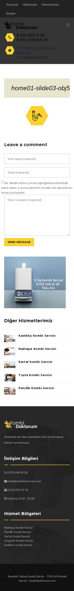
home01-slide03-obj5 (40, 88)
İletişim (10, 13)
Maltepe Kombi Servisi (37, 349)
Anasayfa (12, 4)
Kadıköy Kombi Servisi (37, 336)
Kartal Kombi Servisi (35, 362)
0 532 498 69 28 (32, 40)
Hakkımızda (30, 4)
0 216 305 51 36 (30, 35)
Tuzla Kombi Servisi (35, 375)
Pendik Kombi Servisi (36, 388)
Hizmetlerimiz (50, 4)
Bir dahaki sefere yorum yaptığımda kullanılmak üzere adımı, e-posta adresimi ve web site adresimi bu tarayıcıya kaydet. (36, 187)
